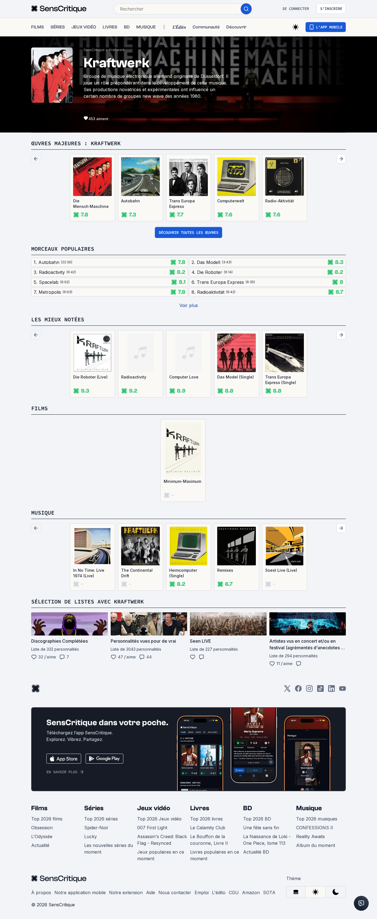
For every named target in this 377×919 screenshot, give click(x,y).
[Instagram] (309, 690)
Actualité (40, 845)
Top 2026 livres (206, 819)
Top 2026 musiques (316, 819)
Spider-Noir (96, 827)
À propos (41, 892)
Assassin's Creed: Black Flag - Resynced (162, 840)
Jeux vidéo (153, 808)
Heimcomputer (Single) (183, 573)
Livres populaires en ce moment (214, 855)
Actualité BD (256, 852)
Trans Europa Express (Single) (280, 380)
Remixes (225, 570)
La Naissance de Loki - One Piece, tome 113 (267, 840)
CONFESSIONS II (314, 827)
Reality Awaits (310, 836)
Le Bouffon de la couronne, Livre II (209, 840)
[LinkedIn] (331, 690)
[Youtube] (342, 690)
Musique (309, 808)
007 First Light (152, 827)
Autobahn (130, 200)
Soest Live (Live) (281, 570)
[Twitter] (287, 690)
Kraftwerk (117, 50)
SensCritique (94, 50)
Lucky (90, 836)
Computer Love (183, 377)
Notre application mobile (80, 892)
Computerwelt (230, 200)
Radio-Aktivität (279, 200)
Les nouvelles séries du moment (108, 849)
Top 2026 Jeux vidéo (159, 819)
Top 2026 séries (101, 819)
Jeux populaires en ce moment (160, 855)
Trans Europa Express (182, 203)
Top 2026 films (46, 819)
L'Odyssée (41, 836)
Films (39, 808)
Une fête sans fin (261, 827)
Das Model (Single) (235, 377)
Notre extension (126, 892)
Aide (150, 892)
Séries (93, 808)
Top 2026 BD (257, 819)
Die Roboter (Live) (90, 377)
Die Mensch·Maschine (91, 203)
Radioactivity (133, 377)
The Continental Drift (137, 573)
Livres (199, 808)
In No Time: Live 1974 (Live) (88, 573)
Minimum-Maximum (182, 481)
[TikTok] (320, 690)
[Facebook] (298, 690)
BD (247, 808)
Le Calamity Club (207, 827)
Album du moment (315, 845)
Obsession (42, 827)
